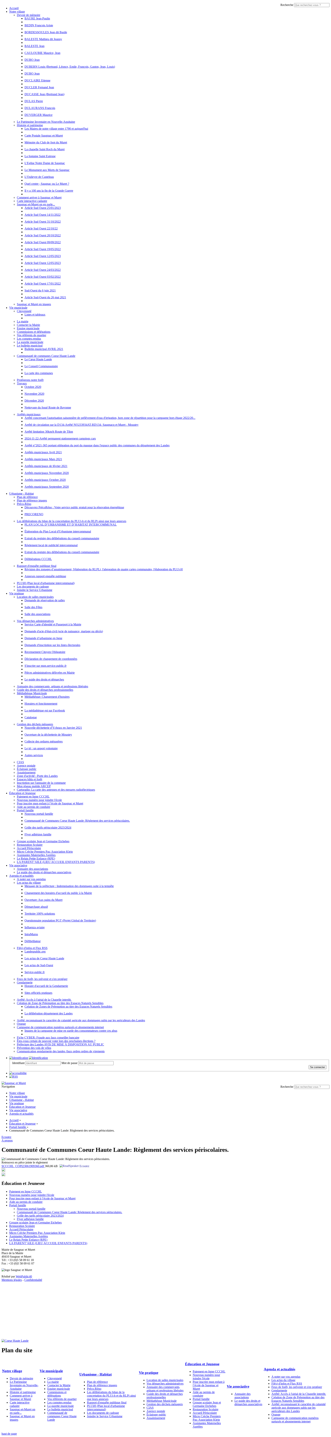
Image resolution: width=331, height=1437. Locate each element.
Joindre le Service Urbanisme (34, 590)
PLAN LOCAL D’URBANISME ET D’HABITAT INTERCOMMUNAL (71, 524)
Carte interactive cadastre (32, 201)
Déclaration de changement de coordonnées (51, 658)
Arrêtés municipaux (29, 414)
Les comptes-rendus (29, 338)
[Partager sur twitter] (3, 1170)
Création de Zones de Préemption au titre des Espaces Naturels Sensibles (68, 1006)
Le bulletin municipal (30, 345)
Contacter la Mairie (28, 324)
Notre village (17, 11)
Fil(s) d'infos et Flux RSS (32, 948)
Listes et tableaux (35, 314)
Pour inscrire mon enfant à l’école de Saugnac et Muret (50, 803)
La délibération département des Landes (49, 1013)
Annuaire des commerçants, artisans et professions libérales (52, 686)
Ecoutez (84, 1166)
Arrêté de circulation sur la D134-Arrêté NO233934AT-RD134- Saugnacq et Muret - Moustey (81, 424)
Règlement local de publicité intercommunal (51, 545)
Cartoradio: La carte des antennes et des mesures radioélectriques (56, 789)
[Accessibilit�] (18, 1073)
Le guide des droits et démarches (44, 679)
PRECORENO (34, 514)
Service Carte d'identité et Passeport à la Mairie (53, 624)
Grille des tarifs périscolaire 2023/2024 (48, 827)
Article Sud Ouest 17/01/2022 (43, 283)
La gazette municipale (30, 342)
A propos (7, 1140)
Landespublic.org (35, 951)
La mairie (22, 321)
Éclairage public (26, 769)
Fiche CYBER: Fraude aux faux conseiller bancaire (48, 1037)
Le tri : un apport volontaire (41, 748)
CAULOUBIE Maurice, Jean (42, 53)
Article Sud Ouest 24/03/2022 (43, 269)
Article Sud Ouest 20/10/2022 (43, 235)
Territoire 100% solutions (40, 913)
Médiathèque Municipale (32, 693)
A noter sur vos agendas (31, 879)
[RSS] (13, 1076)
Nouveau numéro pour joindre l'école (39, 800)
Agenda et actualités (21, 875)
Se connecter (317, 1067)
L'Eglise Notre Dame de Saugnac (45, 163)
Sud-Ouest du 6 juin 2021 (40, 290)
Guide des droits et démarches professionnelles (45, 689)
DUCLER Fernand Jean (39, 87)
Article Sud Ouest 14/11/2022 (43, 214)
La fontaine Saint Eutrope (40, 156)
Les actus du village (29, 882)
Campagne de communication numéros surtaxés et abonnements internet (60, 1027)
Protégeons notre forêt (30, 380)
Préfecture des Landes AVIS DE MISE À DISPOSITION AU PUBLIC (60, 1044)
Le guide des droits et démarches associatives (44, 872)
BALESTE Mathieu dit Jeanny (43, 39)
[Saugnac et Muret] (14, 1083)
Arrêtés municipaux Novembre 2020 (47, 473)
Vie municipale (18, 307)
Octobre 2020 (33, 386)
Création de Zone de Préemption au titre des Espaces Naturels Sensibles (60, 1003)
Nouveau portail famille (39, 813)
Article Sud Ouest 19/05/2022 (43, 249)
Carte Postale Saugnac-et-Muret (44, 135)
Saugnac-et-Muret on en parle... (36, 204)
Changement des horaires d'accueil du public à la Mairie (58, 893)
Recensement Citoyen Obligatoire (45, 652)
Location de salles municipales (35, 596)
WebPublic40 (24, 1276)
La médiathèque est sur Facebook (45, 710)
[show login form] (18, 1057)
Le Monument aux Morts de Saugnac (47, 170)
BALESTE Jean (34, 46)
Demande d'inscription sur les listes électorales (52, 645)
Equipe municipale (28, 328)
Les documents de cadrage (33, 586)
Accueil (14, 8)
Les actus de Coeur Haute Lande (44, 958)
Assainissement (26, 772)
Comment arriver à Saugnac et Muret (39, 197)
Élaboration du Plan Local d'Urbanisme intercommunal (58, 531)
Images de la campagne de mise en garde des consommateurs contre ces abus (71, 1030)
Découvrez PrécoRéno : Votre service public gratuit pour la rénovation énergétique (74, 507)
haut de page (9, 1433)
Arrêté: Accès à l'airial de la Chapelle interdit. (44, 999)
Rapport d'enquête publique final (36, 565)
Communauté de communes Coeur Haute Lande (46, 355)
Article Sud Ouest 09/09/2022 (43, 242)
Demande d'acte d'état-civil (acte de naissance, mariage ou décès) (64, 631)
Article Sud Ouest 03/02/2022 (43, 276)
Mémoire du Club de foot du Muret (46, 142)
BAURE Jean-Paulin (37, 18)
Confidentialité (33, 1279)
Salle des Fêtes (33, 607)
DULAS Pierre (34, 101)
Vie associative (18, 865)
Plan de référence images (32, 500)
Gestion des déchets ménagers (35, 724)
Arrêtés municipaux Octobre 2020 (45, 479)
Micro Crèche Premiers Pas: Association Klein (45, 851)
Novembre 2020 (34, 393)
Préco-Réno (24, 504)
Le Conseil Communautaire (41, 366)
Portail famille (25, 810)
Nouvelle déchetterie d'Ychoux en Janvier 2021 (53, 727)
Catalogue (31, 717)
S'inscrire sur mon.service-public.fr (45, 665)
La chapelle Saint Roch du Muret (45, 149)
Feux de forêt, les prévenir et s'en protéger (42, 979)
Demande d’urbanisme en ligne (43, 638)
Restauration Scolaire (30, 844)
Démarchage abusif (36, 906)
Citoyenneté (24, 311)
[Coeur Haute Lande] (15, 1340)
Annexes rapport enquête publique (45, 576)
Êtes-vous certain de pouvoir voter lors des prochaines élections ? (56, 1041)
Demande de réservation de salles (45, 600)
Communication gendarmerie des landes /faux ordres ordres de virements (61, 1051)
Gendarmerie (25, 982)
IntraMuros (31, 934)
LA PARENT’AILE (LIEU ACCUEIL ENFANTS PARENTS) (56, 862)
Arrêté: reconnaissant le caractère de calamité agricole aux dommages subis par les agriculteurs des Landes (81, 1020)
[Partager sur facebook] (3, 1175)
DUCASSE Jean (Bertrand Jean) (44, 94)
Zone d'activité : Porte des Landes (37, 776)
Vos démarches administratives (35, 621)
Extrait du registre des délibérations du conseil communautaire (62, 538)
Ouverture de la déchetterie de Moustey (48, 734)
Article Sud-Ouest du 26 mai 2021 (45, 297)
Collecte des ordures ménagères (44, 741)
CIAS (20, 762)
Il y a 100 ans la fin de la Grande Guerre (49, 190)
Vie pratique (16, 593)
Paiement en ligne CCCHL (33, 796)
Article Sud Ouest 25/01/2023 (43, 207)
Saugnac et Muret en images (34, 304)
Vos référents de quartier (31, 335)
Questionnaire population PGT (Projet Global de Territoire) (60, 920)
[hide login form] (38, 1057)
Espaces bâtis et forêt (29, 779)
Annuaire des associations (32, 868)
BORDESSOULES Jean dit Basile (46, 32)
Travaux (22, 383)
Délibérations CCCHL (38, 559)
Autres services (34, 755)
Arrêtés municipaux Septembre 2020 (47, 486)
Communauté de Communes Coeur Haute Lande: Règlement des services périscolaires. (77, 820)
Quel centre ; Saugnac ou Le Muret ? (47, 183)
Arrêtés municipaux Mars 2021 (43, 459)
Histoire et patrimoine (30, 125)
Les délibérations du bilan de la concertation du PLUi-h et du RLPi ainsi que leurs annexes (71, 521)
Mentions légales (12, 1279)
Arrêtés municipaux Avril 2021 (43, 452)
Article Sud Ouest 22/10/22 (41, 228)
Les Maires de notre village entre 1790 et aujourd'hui (56, 128)
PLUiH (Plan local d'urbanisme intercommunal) (46, 583)
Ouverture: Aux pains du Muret (43, 899)
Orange (21, 1023)
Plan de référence (27, 497)
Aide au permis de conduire (33, 806)
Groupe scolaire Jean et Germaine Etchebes (43, 841)
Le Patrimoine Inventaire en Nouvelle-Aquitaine (46, 121)
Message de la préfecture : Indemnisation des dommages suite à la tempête (69, 886)
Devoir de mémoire (28, 15)
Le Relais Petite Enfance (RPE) (36, 858)
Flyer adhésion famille (38, 834)
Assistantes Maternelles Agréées (36, 855)
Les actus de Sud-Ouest (39, 965)
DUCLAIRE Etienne (37, 80)
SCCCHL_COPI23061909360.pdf (23, 1166)
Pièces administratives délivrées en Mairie (50, 672)
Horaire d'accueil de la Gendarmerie (46, 986)
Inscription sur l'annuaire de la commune (41, 782)
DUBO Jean (32, 59)
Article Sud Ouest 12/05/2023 (43, 256)
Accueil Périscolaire (29, 848)
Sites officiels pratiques (38, 992)
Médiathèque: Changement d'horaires (47, 696)
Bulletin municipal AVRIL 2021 (44, 349)
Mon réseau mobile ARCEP (34, 786)
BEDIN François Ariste (39, 25)
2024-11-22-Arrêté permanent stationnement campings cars (60, 438)
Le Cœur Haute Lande (38, 359)
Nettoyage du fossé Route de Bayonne (48, 407)
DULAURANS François (40, 108)
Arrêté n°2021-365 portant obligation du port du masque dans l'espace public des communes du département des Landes (97, 445)
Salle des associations (37, 614)
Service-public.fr (35, 972)
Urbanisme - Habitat (21, 493)
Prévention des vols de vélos (34, 1047)
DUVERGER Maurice (38, 114)
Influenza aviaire (35, 927)
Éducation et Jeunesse (22, 793)
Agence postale (26, 765)
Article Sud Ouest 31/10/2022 (43, 221)
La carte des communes (39, 373)
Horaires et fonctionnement (41, 703)
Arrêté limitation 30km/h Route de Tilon (49, 431)
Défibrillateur (33, 941)
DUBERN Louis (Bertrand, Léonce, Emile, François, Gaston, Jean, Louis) (70, 66)
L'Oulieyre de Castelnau (39, 176)
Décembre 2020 (34, 400)
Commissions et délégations (33, 331)
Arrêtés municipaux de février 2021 (46, 466)
